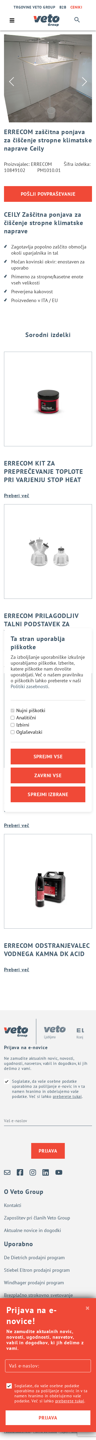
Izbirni (22, 725)
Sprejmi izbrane (48, 794)
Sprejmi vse (48, 756)
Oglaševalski (29, 732)
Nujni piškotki (30, 710)
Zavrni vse (48, 775)
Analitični (26, 718)
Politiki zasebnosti (29, 686)
